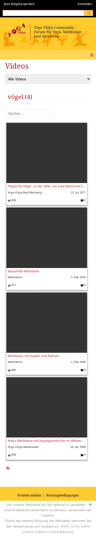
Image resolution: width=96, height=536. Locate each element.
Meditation (15, 277)
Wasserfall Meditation (23, 271)
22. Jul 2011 (78, 192)
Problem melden (29, 495)
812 (13, 285)
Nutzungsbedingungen (62, 495)
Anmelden (85, 4)
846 (13, 370)
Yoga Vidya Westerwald (23, 447)
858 (13, 454)
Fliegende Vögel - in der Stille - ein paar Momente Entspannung (47, 186)
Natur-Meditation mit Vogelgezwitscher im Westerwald (47, 441)
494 (13, 200)
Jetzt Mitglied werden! (19, 4)
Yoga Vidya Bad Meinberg (25, 192)
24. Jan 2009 (78, 447)
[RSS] (8, 467)
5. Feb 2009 (78, 277)
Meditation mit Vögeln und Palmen (33, 356)
